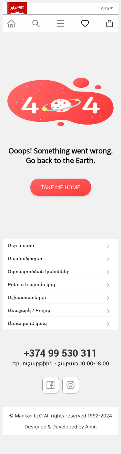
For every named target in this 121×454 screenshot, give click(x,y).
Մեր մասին (21, 245)
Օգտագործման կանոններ (39, 271)
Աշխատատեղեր (27, 297)
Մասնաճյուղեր (25, 258)
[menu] (60, 284)
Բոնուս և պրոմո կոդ (31, 284)
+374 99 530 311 (60, 353)
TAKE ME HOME (60, 187)
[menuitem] (59, 245)
